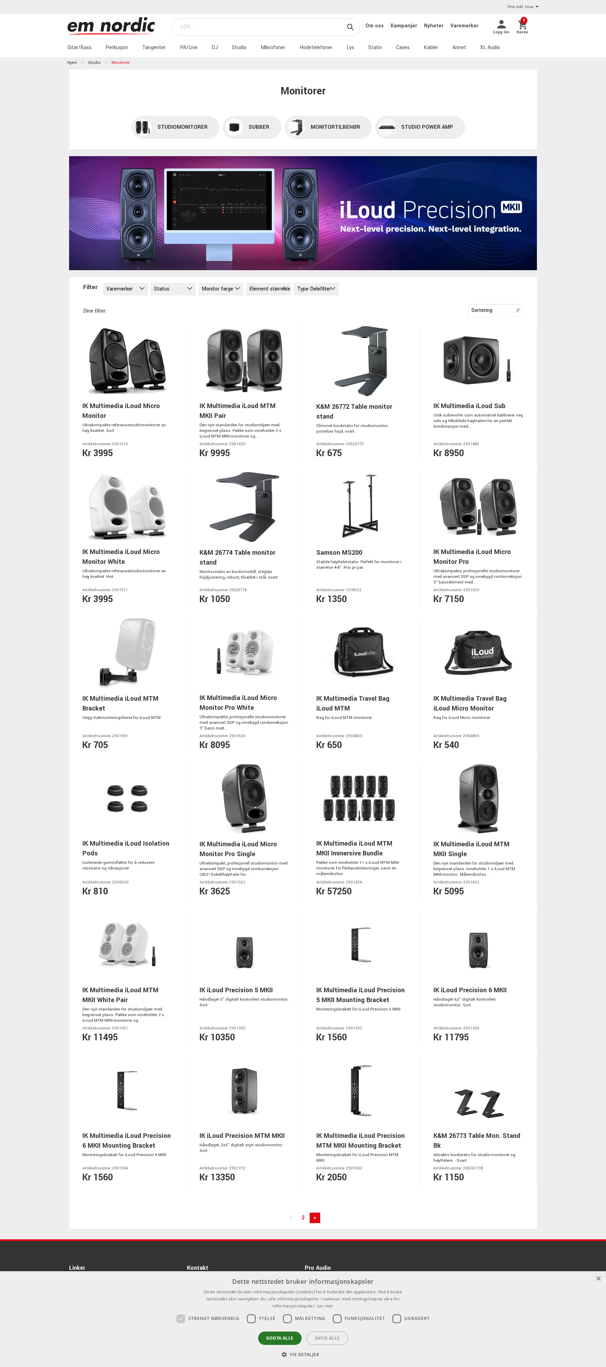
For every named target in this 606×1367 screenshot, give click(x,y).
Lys (350, 47)
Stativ (375, 47)
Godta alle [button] (280, 1338)
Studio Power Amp (427, 127)
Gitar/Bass (79, 47)
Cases (403, 47)
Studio (239, 47)
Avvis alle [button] (327, 1338)
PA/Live (188, 47)
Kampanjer (404, 25)
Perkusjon (117, 47)
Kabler (431, 47)
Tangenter (154, 47)
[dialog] (303, 1319)
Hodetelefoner (315, 47)
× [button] (598, 1278)
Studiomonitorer (182, 127)
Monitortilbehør (335, 127)
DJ (214, 47)
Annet (459, 47)
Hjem (72, 62)
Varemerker (464, 25)
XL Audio (490, 47)
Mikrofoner (273, 47)
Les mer (325, 1306)
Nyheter (434, 25)
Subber (259, 127)
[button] (303, 1354)
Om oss (375, 25)
